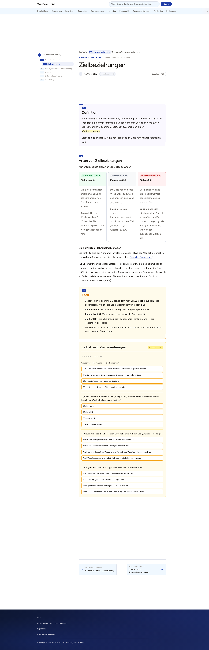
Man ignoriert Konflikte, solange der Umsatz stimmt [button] (105, 486)
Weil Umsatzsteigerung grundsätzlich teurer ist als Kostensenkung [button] (112, 458)
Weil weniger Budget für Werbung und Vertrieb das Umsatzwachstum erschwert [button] (117, 452)
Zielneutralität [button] (89, 418)
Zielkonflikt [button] (88, 412)
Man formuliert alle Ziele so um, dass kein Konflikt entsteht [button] (108, 473)
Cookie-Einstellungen (46, 634)
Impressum (41, 629)
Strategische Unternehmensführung (58, 69)
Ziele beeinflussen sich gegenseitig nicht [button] (101, 381)
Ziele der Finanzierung (141, 257)
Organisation (50, 72)
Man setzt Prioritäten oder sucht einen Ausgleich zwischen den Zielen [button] (113, 492)
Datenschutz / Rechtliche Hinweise (52, 623)
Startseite (83, 52)
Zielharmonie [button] (88, 406)
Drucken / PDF (158, 74)
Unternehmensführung (52, 54)
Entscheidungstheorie (53, 76)
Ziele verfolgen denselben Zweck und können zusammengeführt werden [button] (114, 369)
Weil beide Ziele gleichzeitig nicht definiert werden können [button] (108, 440)
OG (80, 74)
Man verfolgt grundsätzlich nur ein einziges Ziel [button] (103, 479)
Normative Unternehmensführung (57, 60)
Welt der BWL (46, 4)
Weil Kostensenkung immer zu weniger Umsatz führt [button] (106, 446)
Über (39, 618)
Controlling (49, 80)
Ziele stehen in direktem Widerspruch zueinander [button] (104, 387)
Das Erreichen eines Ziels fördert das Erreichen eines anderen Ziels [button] (112, 375)
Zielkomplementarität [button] (92, 424)
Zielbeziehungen (53, 64)
